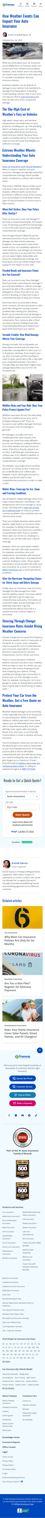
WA (21, 1358)
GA (39, 1344)
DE (32, 1344)
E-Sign (4, 1473)
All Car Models (8, 1388)
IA (6, 1347)
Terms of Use (7, 1457)
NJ (39, 1351)
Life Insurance (28, 1219)
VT (17, 1358)
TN (3, 1358)
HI (3, 1347)
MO (11, 1351)
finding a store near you (29, 763)
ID (9, 1347)
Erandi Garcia (22, 35)
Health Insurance (29, 1223)
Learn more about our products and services (22, 823)
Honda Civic (20, 1381)
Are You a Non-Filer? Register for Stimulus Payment (17, 987)
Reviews (26, 1409)
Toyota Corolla (33, 1385)
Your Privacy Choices (10, 1481)
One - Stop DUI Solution (11, 1330)
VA (14, 1358)
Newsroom (6, 1430)
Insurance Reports (11, 1442)
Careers (5, 1411)
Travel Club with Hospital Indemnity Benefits (30, 1267)
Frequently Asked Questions (29, 1414)
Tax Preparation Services (12, 1326)
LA (26, 1347)
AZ (14, 1344)
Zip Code (9, 802)
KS (19, 1347)
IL (12, 1347)
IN (15, 1347)
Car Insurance (10, 932)
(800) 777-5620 (28, 769)
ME (37, 1347)
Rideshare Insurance (10, 1290)
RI (30, 1354)
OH (15, 1354)
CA (17, 1344)
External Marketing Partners (13, 1477)
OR (23, 1354)
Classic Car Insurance (11, 1247)
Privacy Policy (7, 1461)
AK (3, 1344)
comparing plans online (13, 766)
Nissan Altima (31, 1381)
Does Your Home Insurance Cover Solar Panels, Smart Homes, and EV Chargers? (21, 1033)
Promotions (7, 1420)
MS (16, 1351)
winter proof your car (12, 569)
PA (27, 1354)
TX (7, 1358)
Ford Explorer (7, 1377)
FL (35, 1344)
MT (19, 1351)
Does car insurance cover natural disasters (21, 166)
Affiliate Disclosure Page (24, 1504)
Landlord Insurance (10, 1282)
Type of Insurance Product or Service (21, 791)
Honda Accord (8, 1381)
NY (11, 1354)
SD (37, 1354)
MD (33, 1347)
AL (7, 1344)
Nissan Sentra (8, 1385)
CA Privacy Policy (9, 1469)
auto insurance (28, 96)
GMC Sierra (31, 1377)
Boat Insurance (8, 1227)
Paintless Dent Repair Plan (13, 1314)
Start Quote (22, 814)
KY (22, 1347)
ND (27, 1351)
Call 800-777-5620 (26, 831)
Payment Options (29, 1405)
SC (33, 1354)
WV (28, 1358)
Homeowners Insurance (15, 1025)
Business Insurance (13, 979)
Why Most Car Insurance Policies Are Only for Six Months (20, 940)
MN (7, 1351)
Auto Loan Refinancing (11, 1322)
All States (6, 1361)
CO (21, 1344)
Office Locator (9, 1447)
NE (31, 1351)
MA (29, 1347)
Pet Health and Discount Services (15, 1318)
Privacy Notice (8, 1465)
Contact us (27, 1401)
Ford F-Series (20, 1377)
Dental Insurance (29, 1227)
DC (28, 1344)
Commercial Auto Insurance (13, 1286)
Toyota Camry (20, 1385)
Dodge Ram (24, 1374)
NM (3, 1354)
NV (8, 1354)
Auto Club (6, 1294)
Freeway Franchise (9, 1407)
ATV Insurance (8, 1231)
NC (23, 1351)
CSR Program (7, 1415)
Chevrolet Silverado (10, 1374)
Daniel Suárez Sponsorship (8, 1424)
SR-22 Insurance (8, 1243)
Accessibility (27, 1420)
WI (25, 1358)
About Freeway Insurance (8, 1401)
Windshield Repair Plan (11, 1299)
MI (3, 1351)
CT (25, 1344)
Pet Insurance (28, 1238)
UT (10, 1358)
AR (10, 1344)
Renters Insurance (9, 1258)
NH (35, 1351)
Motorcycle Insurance (11, 1216)
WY (32, 1358)
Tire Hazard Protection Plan (13, 1310)
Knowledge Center (11, 1437)
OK (19, 1354)
